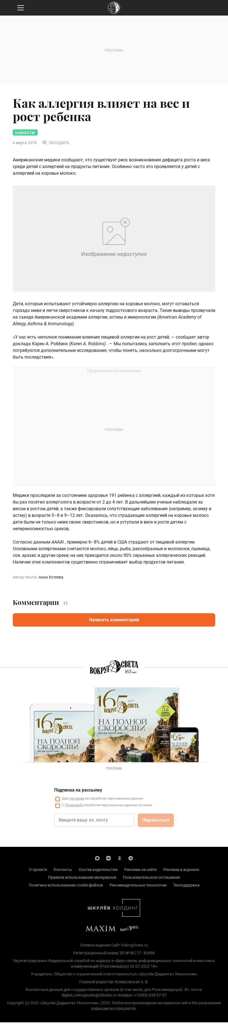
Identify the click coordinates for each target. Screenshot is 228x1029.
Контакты (63, 869)
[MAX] (97, 858)
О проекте (38, 869)
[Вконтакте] (108, 858)
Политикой (74, 805)
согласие (77, 798)
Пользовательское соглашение (151, 877)
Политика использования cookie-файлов (66, 885)
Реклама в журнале (181, 869)
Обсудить (59, 143)
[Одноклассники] (119, 858)
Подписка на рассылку (78, 790)
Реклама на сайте (140, 869)
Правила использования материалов (82, 877)
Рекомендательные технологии (138, 885)
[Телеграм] (130, 858)
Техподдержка (186, 885)
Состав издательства (98, 869)
